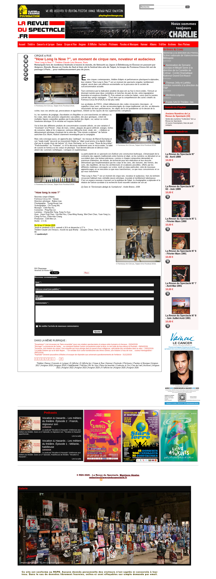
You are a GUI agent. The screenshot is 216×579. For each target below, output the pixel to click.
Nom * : (38, 282)
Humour (144, 44)
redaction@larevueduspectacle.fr (108, 477)
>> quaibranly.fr (41, 234)
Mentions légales (129, 475)
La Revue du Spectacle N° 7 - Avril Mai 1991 (180, 284)
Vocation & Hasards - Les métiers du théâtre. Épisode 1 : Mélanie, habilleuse (61, 443)
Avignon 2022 (67, 368)
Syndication (108, 479)
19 (61, 359)
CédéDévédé (72, 365)
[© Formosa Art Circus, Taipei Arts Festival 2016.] (56, 75)
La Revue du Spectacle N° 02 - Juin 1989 (179, 187)
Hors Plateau (184, 44)
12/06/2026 (46, 427)
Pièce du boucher (107, 365)
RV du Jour (93, 365)
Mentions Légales (175, 81)
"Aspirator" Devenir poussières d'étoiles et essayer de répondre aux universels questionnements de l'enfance (77, 355)
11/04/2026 (46, 450)
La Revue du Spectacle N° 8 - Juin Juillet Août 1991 (180, 316)
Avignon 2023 (81, 368)
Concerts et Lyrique (45, 44)
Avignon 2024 (94, 368)
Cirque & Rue (31, 51)
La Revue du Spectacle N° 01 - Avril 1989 (179, 155)
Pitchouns (113, 44)
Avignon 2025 (119, 368)
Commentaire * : (42, 303)
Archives (172, 44)
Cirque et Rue (70, 44)
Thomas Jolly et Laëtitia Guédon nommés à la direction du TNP (180, 71)
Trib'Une (162, 44)
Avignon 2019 (60, 365)
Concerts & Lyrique (60, 363)
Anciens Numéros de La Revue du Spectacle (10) (177, 114)
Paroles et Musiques (129, 44)
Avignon (82, 44)
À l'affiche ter (106, 368)
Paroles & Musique (142, 363)
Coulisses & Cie (123, 365)
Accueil (22, 44)
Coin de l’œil (136, 365)
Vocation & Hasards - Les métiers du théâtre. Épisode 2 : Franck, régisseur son (61, 421)
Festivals (103, 44)
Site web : (39, 296)
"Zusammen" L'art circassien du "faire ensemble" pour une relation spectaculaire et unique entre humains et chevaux (80, 344)
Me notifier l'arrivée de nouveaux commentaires (59, 326)
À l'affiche (74, 363)
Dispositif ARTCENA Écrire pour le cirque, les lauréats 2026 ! (180, 99)
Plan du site (94, 479)
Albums (153, 44)
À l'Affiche (92, 44)
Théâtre (31, 44)
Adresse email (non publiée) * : (48, 289)
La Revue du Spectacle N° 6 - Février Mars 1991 (180, 252)
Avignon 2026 (133, 368)
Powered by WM (120, 479)
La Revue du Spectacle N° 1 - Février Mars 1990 (180, 220)
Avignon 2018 (47, 365)
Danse (59, 44)
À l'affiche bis (85, 363)
